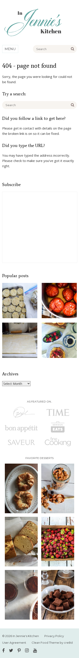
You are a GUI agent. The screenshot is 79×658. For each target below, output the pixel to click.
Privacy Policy (54, 636)
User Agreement (14, 642)
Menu (10, 49)
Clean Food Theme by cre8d (52, 642)
